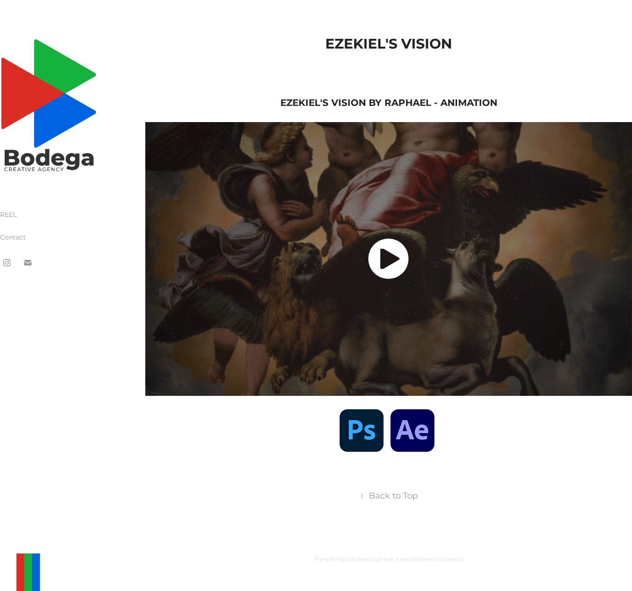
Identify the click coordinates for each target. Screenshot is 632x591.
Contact (13, 237)
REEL (8, 214)
